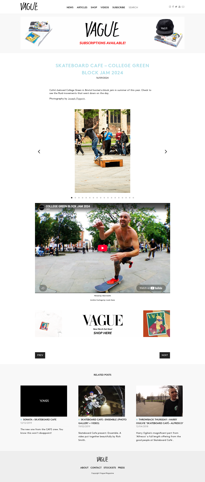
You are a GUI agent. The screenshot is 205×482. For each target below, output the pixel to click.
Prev (40, 355)
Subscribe (118, 7)
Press (121, 467)
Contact (96, 467)
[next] (165, 151)
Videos (105, 7)
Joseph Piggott (76, 99)
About (84, 467)
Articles (82, 7)
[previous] (39, 151)
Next (165, 355)
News (70, 7)
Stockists (110, 467)
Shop (94, 7)
